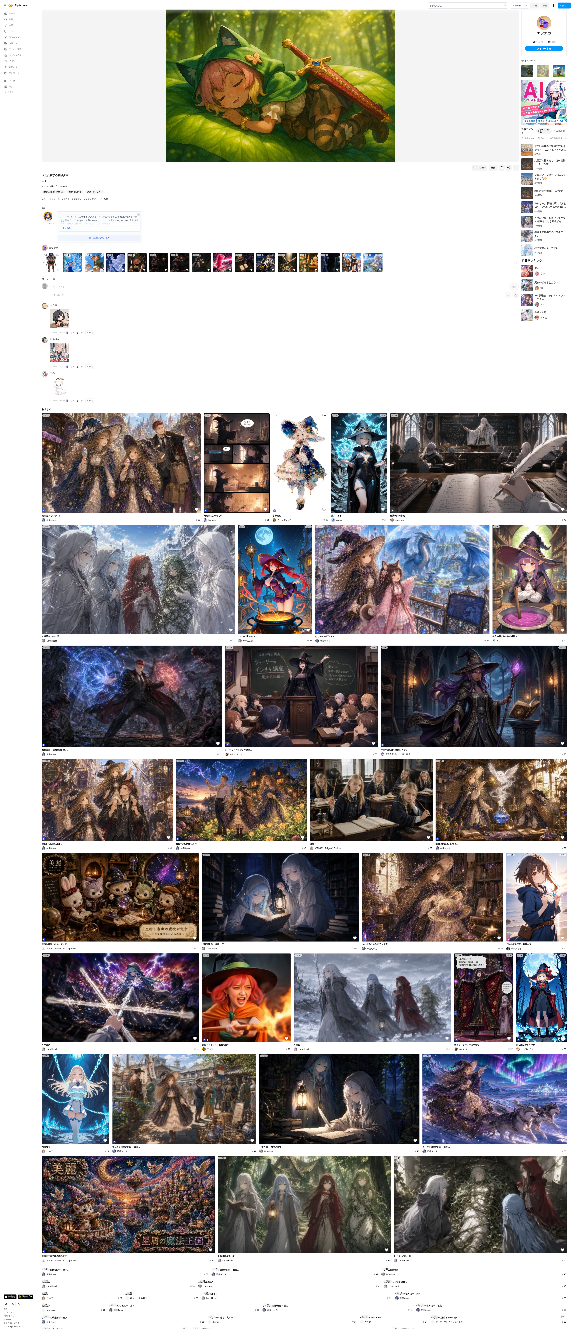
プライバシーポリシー (12, 1323)
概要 (5, 1309)
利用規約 (7, 1319)
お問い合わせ (9, 1316)
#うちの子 (105, 198)
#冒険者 (66, 198)
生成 (535, 5)
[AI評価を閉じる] (138, 214)
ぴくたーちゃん (10, 1312)
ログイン (564, 5)
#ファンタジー (91, 198)
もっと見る (67, 228)
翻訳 (43, 207)
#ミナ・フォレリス (51, 198)
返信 (91, 332)
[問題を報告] (82, 333)
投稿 (545, 5)
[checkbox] (51, 295)
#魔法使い (77, 198)
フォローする (544, 48)
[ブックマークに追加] (502, 168)
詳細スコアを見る (101, 238)
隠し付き (57, 295)
